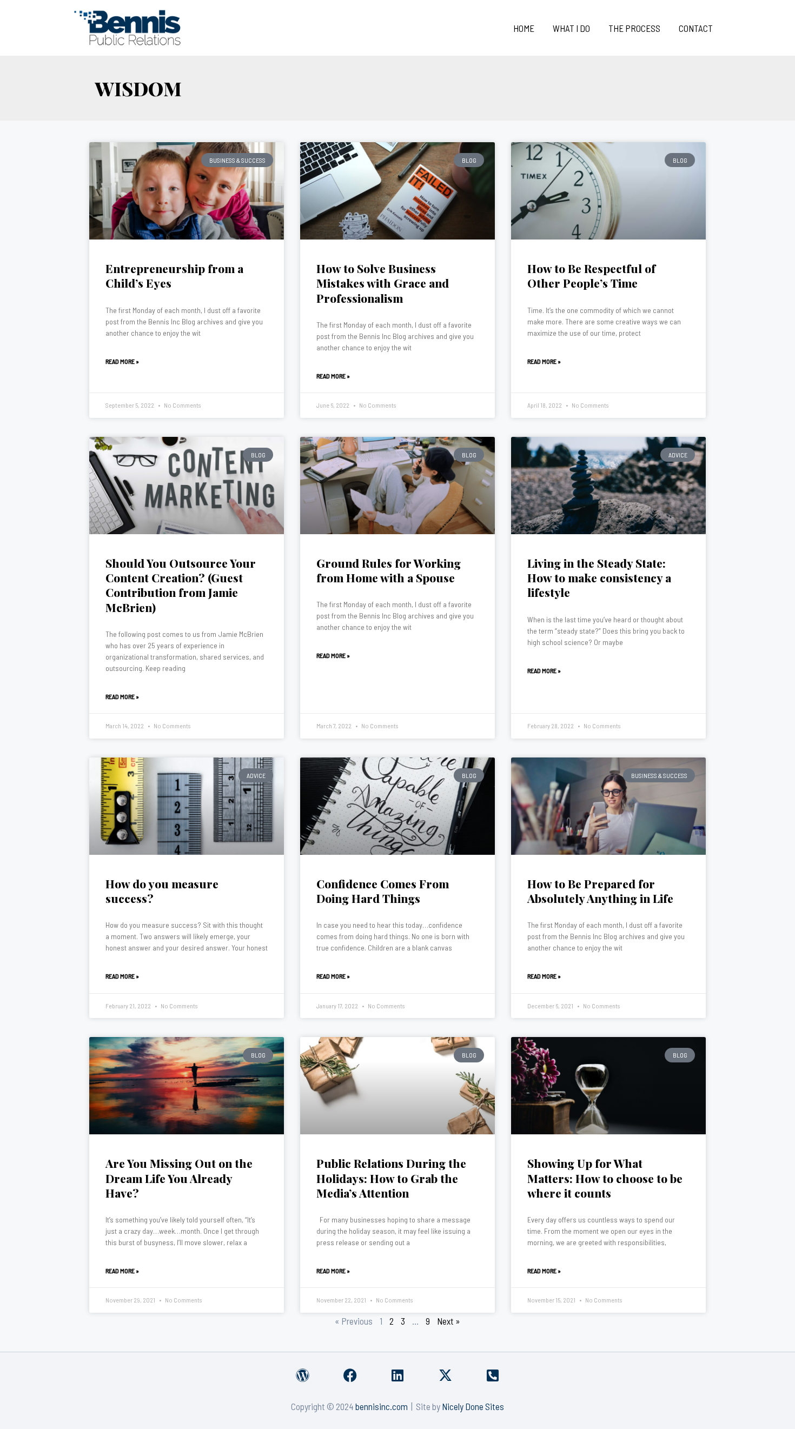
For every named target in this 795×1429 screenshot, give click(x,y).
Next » (448, 1320)
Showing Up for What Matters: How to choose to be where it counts (605, 1177)
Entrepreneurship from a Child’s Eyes (174, 275)
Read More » (122, 361)
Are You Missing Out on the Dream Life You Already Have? (179, 1177)
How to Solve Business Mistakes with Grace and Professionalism (382, 283)
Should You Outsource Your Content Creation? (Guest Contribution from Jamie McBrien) (180, 585)
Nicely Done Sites (473, 1406)
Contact (696, 28)
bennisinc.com (381, 1406)
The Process (634, 28)
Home (523, 28)
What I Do (571, 28)
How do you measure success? (161, 891)
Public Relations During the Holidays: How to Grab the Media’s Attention (391, 1177)
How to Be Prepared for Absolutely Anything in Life (600, 891)
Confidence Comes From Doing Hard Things (382, 891)
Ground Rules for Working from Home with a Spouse (388, 570)
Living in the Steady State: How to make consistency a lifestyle (599, 577)
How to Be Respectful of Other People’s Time (591, 275)
